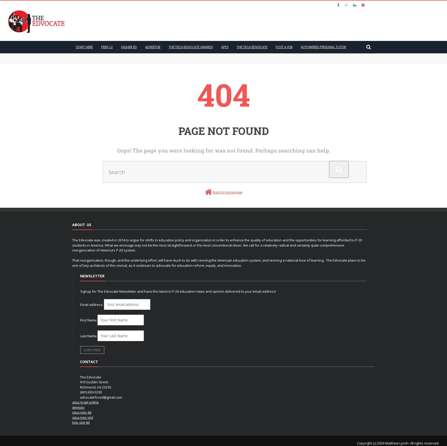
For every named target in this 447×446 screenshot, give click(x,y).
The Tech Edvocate (252, 47)
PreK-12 (107, 47)
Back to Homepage (227, 192)
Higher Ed (129, 47)
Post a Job (284, 47)
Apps (224, 47)
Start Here (84, 47)
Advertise (152, 47)
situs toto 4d (81, 412)
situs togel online (85, 402)
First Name (88, 320)
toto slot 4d (81, 422)
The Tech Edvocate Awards (191, 47)
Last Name (88, 336)
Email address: (92, 304)
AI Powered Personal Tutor (323, 47)
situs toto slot (82, 417)
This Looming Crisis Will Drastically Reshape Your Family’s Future (133, 55)
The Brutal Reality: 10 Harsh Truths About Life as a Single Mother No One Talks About (149, 61)
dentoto (78, 407)
